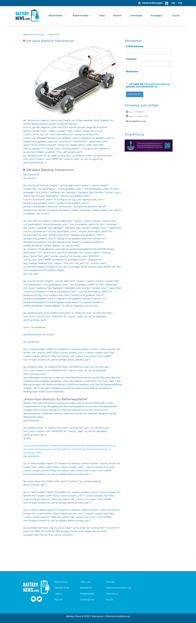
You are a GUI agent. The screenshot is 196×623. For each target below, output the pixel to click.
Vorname (131, 59)
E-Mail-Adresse (134, 46)
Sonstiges (156, 15)
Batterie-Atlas (81, 15)
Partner (117, 15)
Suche (175, 15)
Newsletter (86, 588)
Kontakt (110, 582)
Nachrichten (55, 15)
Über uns (85, 582)
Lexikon (59, 593)
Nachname (132, 71)
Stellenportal (87, 599)
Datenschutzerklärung (157, 84)
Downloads (136, 15)
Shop (102, 15)
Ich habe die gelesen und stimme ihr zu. (148, 85)
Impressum (112, 593)
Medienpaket (87, 593)
